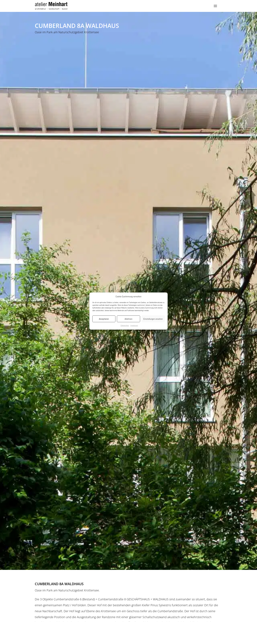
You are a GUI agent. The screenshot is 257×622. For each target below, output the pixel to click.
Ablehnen (128, 318)
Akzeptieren (104, 318)
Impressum (134, 325)
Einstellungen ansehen (153, 318)
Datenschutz (125, 325)
